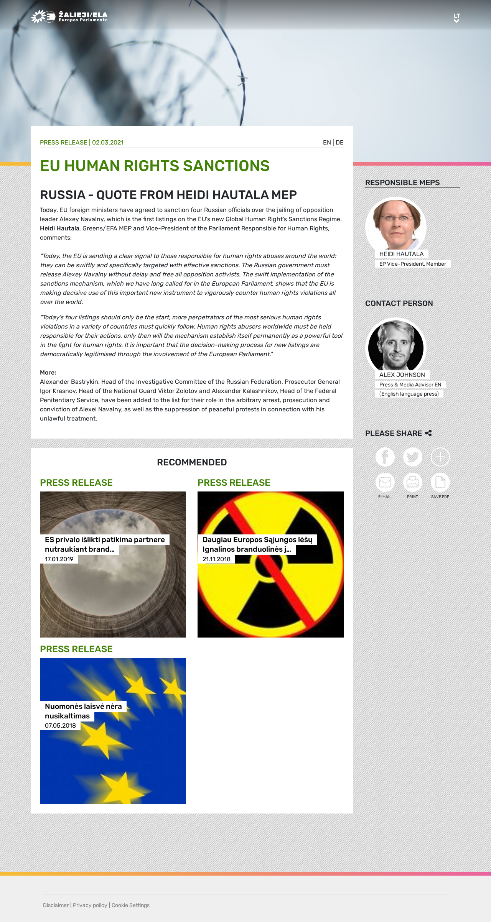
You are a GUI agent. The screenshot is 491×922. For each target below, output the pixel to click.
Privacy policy (90, 905)
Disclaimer (56, 905)
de (340, 142)
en (327, 142)
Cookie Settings (131, 905)
